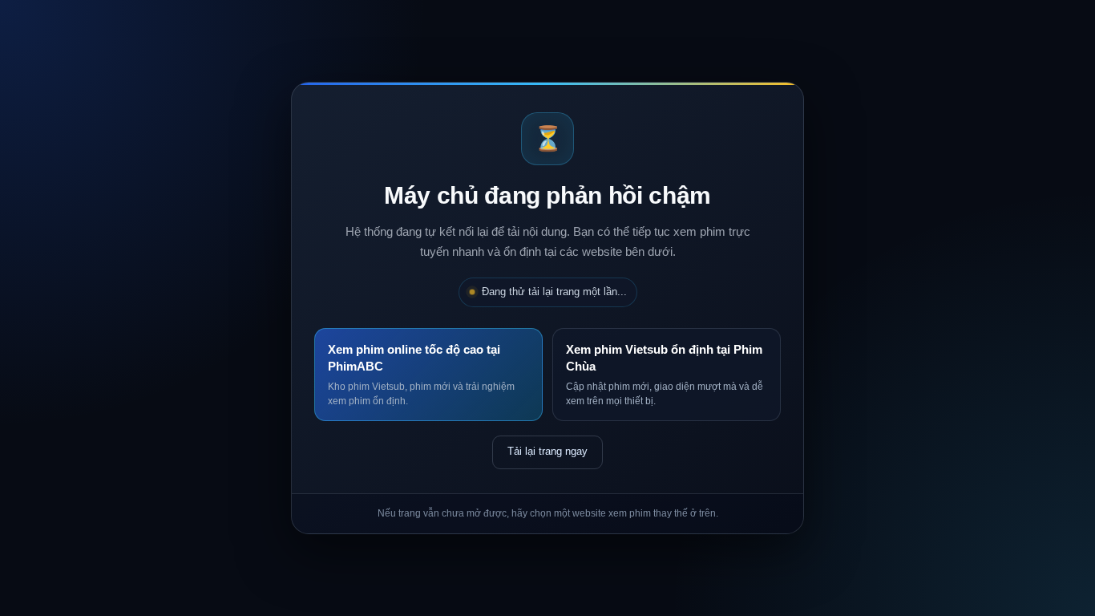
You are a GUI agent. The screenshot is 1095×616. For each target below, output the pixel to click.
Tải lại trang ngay (547, 451)
